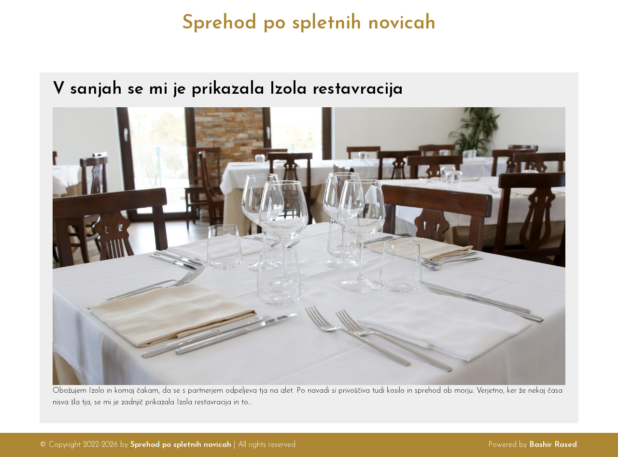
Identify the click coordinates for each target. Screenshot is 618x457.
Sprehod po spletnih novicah (309, 23)
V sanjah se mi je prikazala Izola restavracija (228, 89)
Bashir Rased (553, 445)
